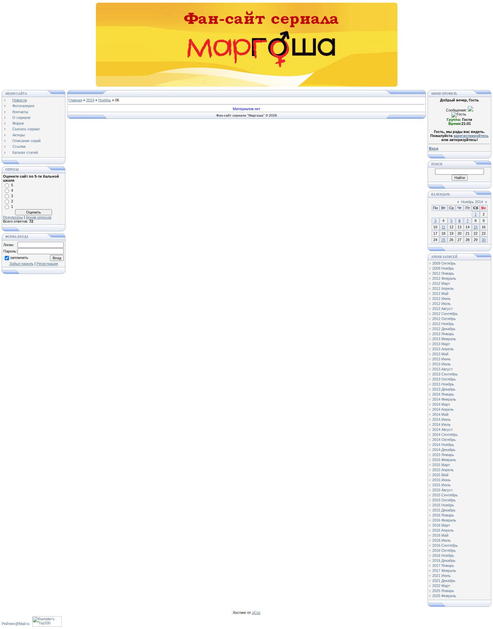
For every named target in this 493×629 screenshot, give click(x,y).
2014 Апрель (443, 409)
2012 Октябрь (444, 319)
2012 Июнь (441, 299)
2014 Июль (441, 424)
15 (476, 227)
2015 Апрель (443, 470)
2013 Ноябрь (443, 384)
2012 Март (441, 283)
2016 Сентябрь (445, 545)
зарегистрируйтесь (471, 136)
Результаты (13, 217)
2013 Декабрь (443, 389)
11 (443, 227)
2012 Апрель (443, 288)
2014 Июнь (441, 419)
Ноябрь (104, 100)
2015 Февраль (444, 460)
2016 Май (440, 535)
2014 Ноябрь (443, 445)
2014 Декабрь (443, 450)
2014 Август (442, 430)
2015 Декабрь (443, 510)
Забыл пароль (21, 264)
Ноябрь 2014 (472, 202)
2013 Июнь (441, 359)
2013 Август (442, 369)
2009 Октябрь (444, 263)
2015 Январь (443, 455)
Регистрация (47, 264)
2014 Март (441, 404)
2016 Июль (441, 540)
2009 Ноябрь (443, 268)
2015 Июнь (441, 480)
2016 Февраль (444, 520)
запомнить (19, 258)
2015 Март (441, 465)
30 (484, 240)
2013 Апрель (443, 349)
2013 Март (441, 344)
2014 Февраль (444, 399)
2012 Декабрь (443, 329)
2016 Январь (443, 515)
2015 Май (440, 475)
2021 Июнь (441, 576)
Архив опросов (38, 217)
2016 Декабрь (443, 560)
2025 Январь (443, 591)
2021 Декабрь (443, 581)
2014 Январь (443, 394)
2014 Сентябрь (445, 435)
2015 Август (442, 490)
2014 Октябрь (444, 440)
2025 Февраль (444, 596)
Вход (433, 148)
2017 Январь (443, 566)
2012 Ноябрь (443, 324)
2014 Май (440, 414)
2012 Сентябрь (445, 314)
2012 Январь (443, 273)
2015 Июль (441, 485)
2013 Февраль (444, 339)
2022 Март (441, 586)
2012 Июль (441, 304)
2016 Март (441, 525)
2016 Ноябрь (443, 555)
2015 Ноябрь (443, 505)
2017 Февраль (444, 571)
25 (443, 240)
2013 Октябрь (444, 379)
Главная (75, 100)
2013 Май (440, 354)
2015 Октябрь (444, 500)
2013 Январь (443, 334)
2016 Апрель (443, 530)
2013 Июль (441, 364)
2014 (90, 100)
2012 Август (442, 309)
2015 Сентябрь (445, 495)
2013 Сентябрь (445, 374)
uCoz (256, 613)
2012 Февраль (444, 278)
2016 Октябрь (444, 550)
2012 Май (440, 293)
